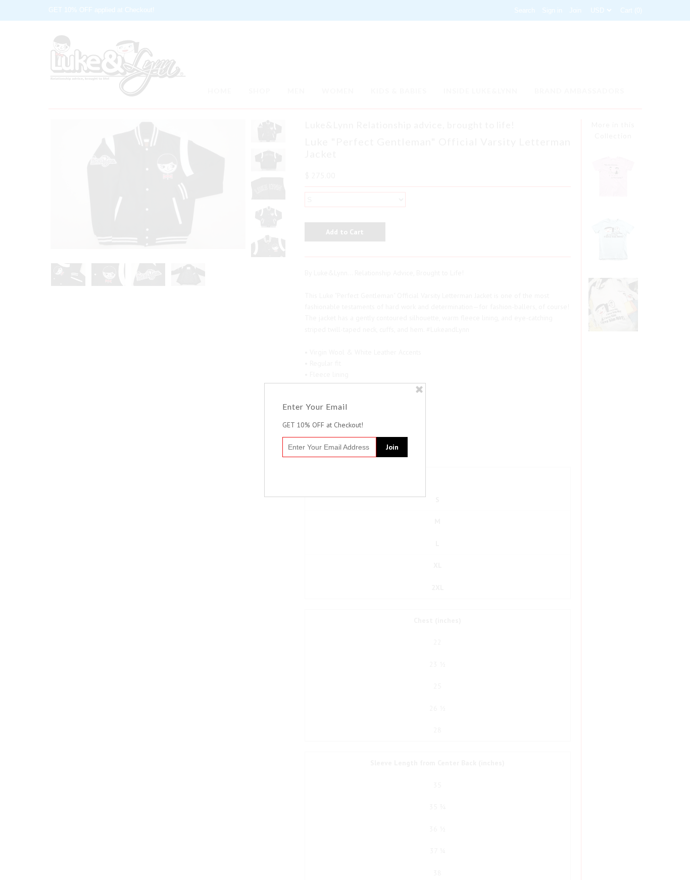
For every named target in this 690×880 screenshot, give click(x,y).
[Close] (419, 389)
